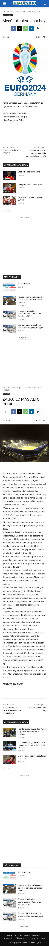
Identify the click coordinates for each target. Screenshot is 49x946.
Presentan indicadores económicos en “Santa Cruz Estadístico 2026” (29, 313)
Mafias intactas (24, 284)
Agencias (35, 938)
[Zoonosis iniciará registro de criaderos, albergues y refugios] (9, 328)
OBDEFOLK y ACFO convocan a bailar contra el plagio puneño (36, 153)
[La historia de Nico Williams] (9, 175)
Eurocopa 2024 (13, 11)
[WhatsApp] (25, 28)
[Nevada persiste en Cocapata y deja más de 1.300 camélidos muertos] (9, 300)
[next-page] (8, 210)
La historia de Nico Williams (29, 172)
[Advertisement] (24, 243)
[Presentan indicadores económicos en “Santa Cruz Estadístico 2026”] (9, 314)
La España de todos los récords (30, 184)
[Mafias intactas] (9, 287)
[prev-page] (4, 210)
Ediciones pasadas (23, 938)
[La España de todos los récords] (9, 188)
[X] (19, 28)
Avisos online (8, 938)
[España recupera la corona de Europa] (9, 200)
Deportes (6, 179)
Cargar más (23, 337)
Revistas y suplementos (32, 935)
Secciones (18, 935)
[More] (37, 28)
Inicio (5, 11)
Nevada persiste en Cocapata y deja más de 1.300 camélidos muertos (30, 299)
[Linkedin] (31, 28)
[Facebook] (13, 28)
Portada (9, 935)
